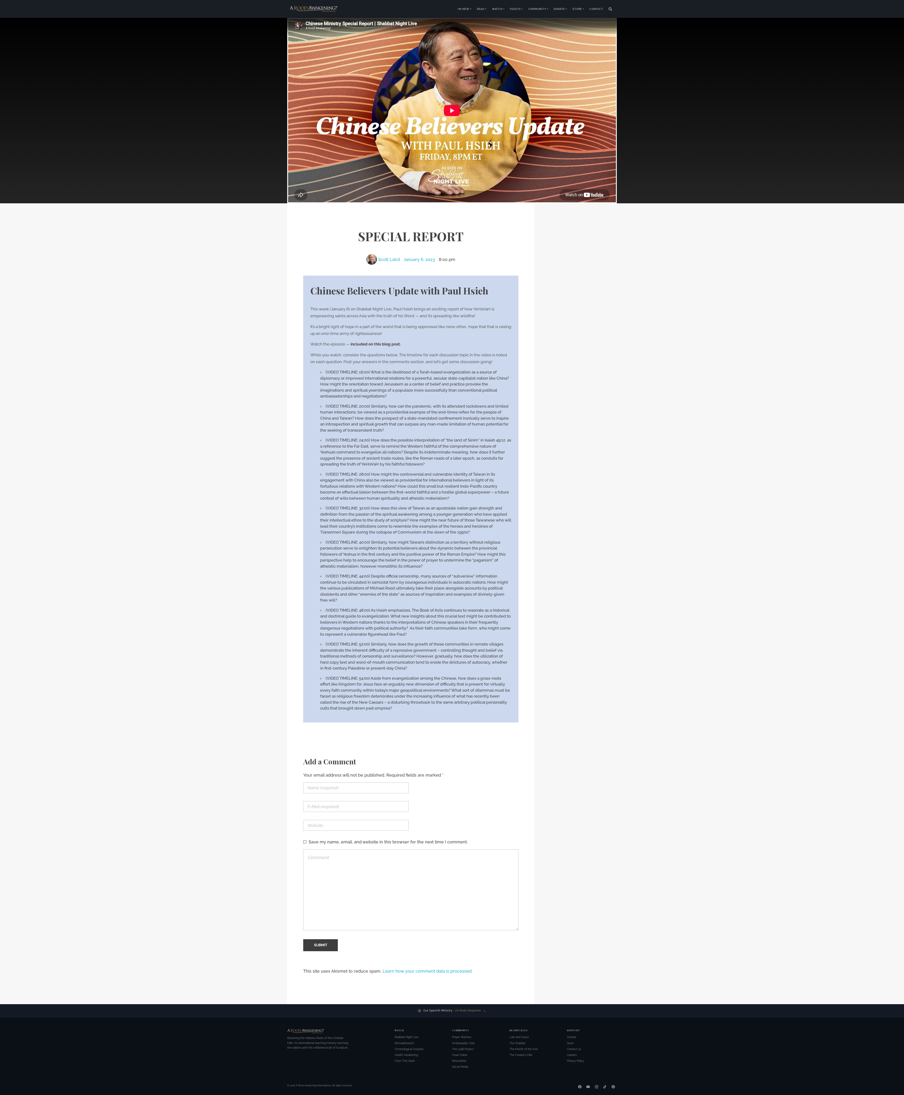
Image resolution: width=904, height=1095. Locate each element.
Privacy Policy (575, 1061)
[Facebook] (579, 1086)
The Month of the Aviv (523, 1049)
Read (480, 9)
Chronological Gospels (409, 1049)
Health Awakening (406, 1055)
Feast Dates (459, 1055)
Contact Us (574, 1049)
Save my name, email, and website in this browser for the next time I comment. (388, 841)
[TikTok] (604, 1086)
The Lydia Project (463, 1049)
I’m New (463, 9)
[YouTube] (588, 1086)
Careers (572, 1055)
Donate (559, 9)
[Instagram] (596, 1086)
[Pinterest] (613, 1086)
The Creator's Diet (520, 1055)
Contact (596, 9)
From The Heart (405, 1061)
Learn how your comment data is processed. (427, 971)
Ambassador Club (463, 1043)
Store (577, 9)
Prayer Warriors (461, 1037)
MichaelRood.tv (404, 1043)
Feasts (515, 9)
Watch (497, 9)
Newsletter (459, 1061)
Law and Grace (519, 1037)
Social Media (460, 1066)
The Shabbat (517, 1043)
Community (537, 9)
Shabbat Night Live (406, 1037)
